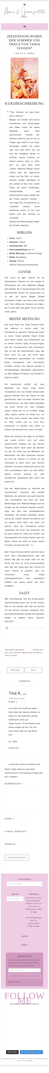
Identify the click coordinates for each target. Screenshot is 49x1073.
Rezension (19, 650)
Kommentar (14, 783)
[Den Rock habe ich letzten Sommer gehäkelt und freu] (12, 1014)
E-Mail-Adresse (16, 831)
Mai (30, 653)
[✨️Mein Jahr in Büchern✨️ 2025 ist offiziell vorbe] (36, 1014)
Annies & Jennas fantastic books (24, 13)
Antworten (14, 748)
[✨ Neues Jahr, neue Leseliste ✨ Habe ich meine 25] (36, 1028)
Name (9, 819)
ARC (11, 653)
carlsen (17, 653)
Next (33, 670)
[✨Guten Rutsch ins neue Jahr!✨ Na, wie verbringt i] (12, 1028)
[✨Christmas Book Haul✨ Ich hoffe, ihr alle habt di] (12, 1042)
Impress (25, 653)
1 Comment (30, 53)
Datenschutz (13, 982)
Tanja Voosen (11, 655)
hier (35, 912)
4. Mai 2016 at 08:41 (17, 698)
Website (10, 844)
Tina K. (15, 693)
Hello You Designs (25, 1060)
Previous (15, 670)
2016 (6, 653)
